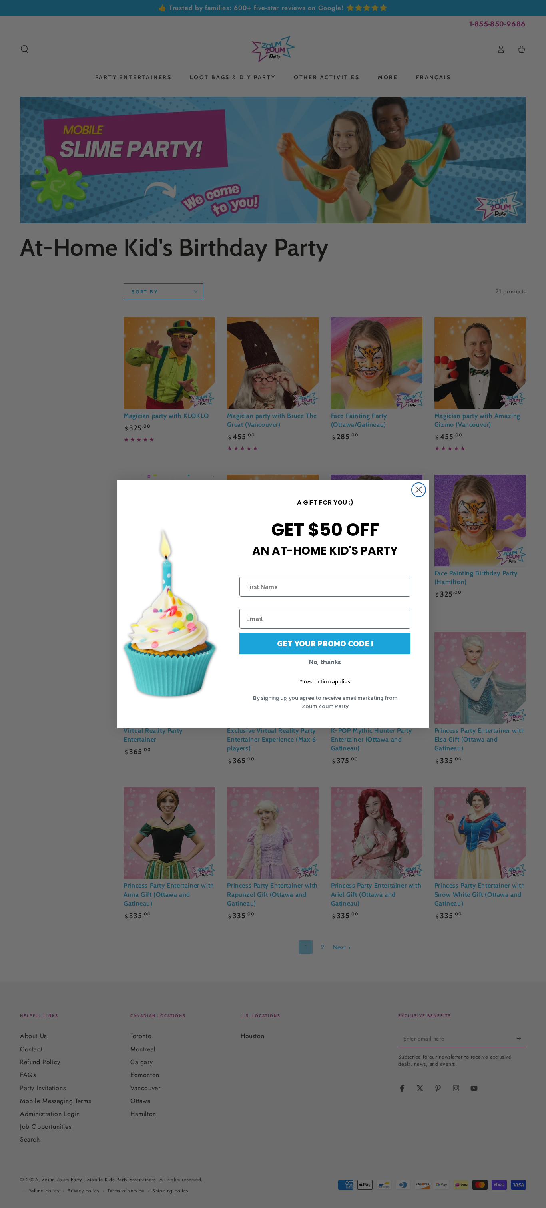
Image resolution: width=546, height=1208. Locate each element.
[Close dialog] (419, 490)
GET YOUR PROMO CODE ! (325, 643)
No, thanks (325, 662)
